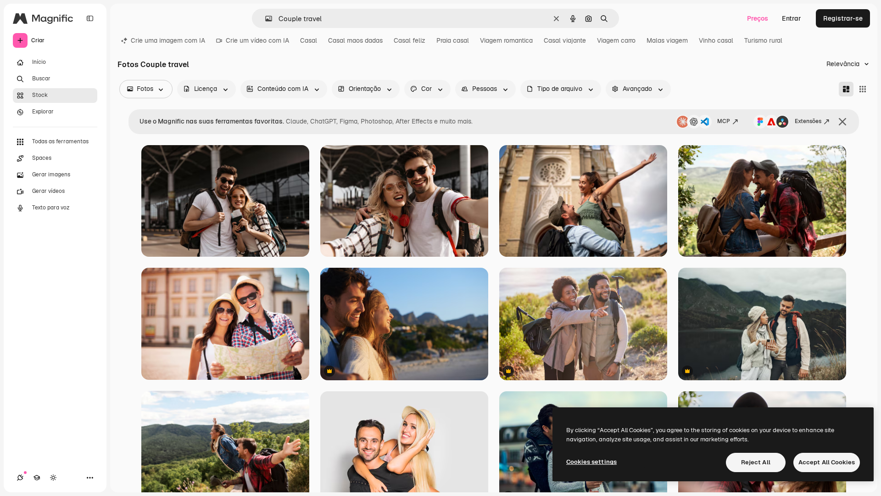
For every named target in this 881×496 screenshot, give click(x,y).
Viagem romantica (506, 40)
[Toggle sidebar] (90, 18)
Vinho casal (716, 40)
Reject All (755, 462)
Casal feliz (409, 40)
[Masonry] (846, 89)
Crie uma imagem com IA (168, 40)
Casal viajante (565, 40)
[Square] (862, 89)
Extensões (808, 121)
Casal (308, 40)
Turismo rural (763, 40)
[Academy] (36, 477)
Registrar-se (843, 18)
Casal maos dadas (355, 40)
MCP (723, 121)
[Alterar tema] (53, 477)
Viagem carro (616, 40)
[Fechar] (842, 121)
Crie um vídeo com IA (257, 40)
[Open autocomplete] (265, 18)
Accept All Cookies (826, 462)
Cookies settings (591, 462)
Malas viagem (667, 40)
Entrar (791, 18)
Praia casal (452, 40)
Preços (757, 18)
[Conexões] (20, 477)
